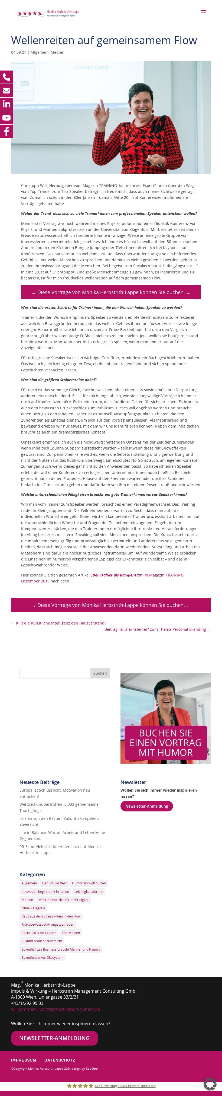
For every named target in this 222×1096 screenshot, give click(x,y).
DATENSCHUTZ (60, 1060)
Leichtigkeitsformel (88, 891)
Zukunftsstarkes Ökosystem (42, 957)
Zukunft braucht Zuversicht (42, 941)
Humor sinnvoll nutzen (89, 883)
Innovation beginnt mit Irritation (45, 891)
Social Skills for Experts (39, 933)
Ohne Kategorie (33, 908)
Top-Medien (71, 933)
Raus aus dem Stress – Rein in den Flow (51, 916)
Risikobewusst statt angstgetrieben (48, 924)
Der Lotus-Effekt (54, 883)
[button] (210, 1084)
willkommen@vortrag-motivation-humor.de (55, 1009)
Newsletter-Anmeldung (146, 806)
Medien (57, 52)
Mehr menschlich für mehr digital (63, 899)
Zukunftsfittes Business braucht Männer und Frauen (61, 949)
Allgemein (40, 52)
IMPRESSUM (23, 1060)
